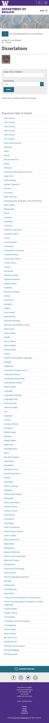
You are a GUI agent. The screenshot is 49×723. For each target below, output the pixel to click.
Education (8, 304)
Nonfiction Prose (11, 469)
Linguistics (8, 415)
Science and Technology (14, 568)
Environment (9, 312)
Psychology (9, 523)
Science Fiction (10, 572)
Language (8, 391)
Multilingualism (10, 448)
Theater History (11, 613)
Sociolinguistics (10, 589)
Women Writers (10, 641)
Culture (7, 267)
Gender (7, 337)
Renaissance (9, 548)
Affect (6, 151)
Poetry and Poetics (12, 502)
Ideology (7, 362)
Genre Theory (10, 341)
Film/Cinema (9, 329)
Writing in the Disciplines (14, 646)
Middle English (10, 440)
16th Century (9, 118)
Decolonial (8, 271)
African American (11, 159)
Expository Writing (12, 320)
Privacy (24, 706)
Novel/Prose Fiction (12, 473)
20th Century (9, 134)
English (7, 308)
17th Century (9, 122)
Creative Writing (11, 254)
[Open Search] (46, 3)
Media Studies (10, 432)
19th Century (9, 130)
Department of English (14, 10)
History (7, 353)
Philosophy (8, 498)
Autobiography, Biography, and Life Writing (22, 201)
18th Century (9, 126)
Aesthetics (8, 147)
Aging (6, 163)
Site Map (24, 711)
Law (5, 411)
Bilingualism (9, 209)
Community (9, 246)
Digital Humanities (12, 279)
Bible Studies (9, 205)
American (8, 167)
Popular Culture (11, 510)
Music (6, 453)
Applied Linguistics (12, 184)
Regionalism (9, 543)
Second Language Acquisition (16, 577)
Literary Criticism (11, 424)
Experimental (9, 316)
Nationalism (9, 461)
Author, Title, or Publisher (13, 72)
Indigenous (9, 366)
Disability (8, 287)
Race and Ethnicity (11, 539)
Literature (8, 428)
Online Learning (11, 486)
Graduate (8, 42)
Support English (26, 669)
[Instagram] (21, 677)
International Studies (13, 382)
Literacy (7, 420)
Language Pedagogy (13, 395)
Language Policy (11, 399)
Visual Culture (10, 633)
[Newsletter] (35, 677)
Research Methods (12, 552)
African (7, 155)
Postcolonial (9, 515)
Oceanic (7, 477)
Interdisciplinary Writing (14, 378)
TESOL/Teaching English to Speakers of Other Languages (23, 603)
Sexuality (8, 581)
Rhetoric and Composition (15, 556)
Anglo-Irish (8, 176)
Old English (8, 482)
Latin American (10, 403)
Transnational (10, 625)
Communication (10, 242)
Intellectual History (12, 374)
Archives (7, 188)
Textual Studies (10, 608)
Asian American (10, 196)
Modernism (9, 444)
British (7, 213)
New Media (8, 465)
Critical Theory (10, 263)
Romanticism (9, 564)
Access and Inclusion (12, 143)
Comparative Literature (14, 250)
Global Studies (10, 349)
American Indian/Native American (18, 172)
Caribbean (8, 221)
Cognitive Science (11, 234)
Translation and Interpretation (17, 621)
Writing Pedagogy (11, 650)
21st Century (9, 139)
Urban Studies (10, 629)
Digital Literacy (10, 283)
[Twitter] (28, 677)
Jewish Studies (10, 386)
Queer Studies (10, 535)
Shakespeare (9, 585)
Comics (7, 238)
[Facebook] (14, 677)
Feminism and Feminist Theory (17, 325)
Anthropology (10, 180)
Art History (8, 192)
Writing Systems (11, 654)
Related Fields (9, 81)
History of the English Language (18, 358)
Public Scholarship (11, 527)
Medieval (8, 436)
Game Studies (9, 333)
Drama (7, 296)
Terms (24, 709)
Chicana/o (8, 225)
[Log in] (40, 3)
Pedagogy (8, 490)
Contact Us (24, 713)
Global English (10, 345)
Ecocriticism (9, 300)
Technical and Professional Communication (22, 597)
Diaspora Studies (11, 275)
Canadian (8, 217)
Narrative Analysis (11, 457)
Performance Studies (13, 494)
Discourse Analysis (12, 291)
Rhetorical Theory (11, 560)
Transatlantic (9, 617)
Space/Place (9, 593)
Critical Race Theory (12, 258)
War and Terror (10, 637)
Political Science (10, 506)
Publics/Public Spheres (13, 531)
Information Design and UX (15, 370)
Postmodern (9, 519)
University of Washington (21, 718)
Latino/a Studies (11, 407)
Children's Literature (13, 229)
